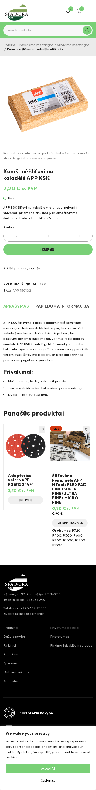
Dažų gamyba (14, 636)
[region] (48, 758)
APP (42, 284)
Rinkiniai (9, 645)
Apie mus (10, 663)
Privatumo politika (64, 627)
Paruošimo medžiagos (36, 45)
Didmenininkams (16, 672)
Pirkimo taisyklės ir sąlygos (71, 645)
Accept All (48, 768)
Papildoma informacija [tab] (62, 306)
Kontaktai (10, 681)
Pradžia (9, 45)
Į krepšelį (48, 249)
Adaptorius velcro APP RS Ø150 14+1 (20, 480)
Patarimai (11, 654)
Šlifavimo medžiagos (73, 45)
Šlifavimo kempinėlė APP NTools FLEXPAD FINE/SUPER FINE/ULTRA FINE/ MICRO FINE (69, 489)
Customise (48, 780)
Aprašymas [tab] (16, 306)
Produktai (10, 627)
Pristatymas (59, 636)
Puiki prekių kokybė (35, 713)
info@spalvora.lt (31, 613)
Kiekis (8, 227)
